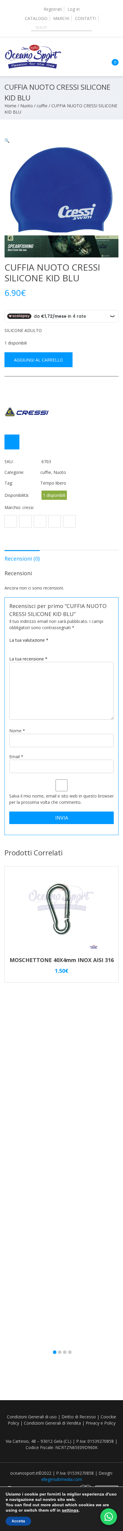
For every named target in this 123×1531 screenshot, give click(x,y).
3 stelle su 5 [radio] (22, 645)
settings (70, 1510)
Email (16, 756)
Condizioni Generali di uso (32, 1417)
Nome (17, 730)
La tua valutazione (28, 640)
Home (10, 105)
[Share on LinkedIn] (69, 521)
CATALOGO (36, 18)
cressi (27, 507)
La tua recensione (28, 659)
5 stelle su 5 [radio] (33, 645)
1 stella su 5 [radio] (11, 645)
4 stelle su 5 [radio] (27, 645)
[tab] (22, 558)
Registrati (53, 9)
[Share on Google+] (54, 521)
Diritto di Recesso (78, 1417)
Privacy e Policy (101, 1423)
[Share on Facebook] (10, 521)
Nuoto (26, 105)
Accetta (18, 1521)
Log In (73, 9)
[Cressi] (26, 412)
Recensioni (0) (22, 558)
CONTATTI (85, 18)
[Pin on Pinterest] (40, 521)
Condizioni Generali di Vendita (52, 1423)
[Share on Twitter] (25, 521)
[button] (7, 140)
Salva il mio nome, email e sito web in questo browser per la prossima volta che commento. (61, 799)
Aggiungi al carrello (38, 360)
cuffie (42, 105)
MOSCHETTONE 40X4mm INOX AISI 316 (62, 960)
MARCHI (61, 18)
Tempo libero (53, 483)
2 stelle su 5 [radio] (17, 645)
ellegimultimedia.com (61, 1479)
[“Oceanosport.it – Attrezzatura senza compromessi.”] (32, 67)
